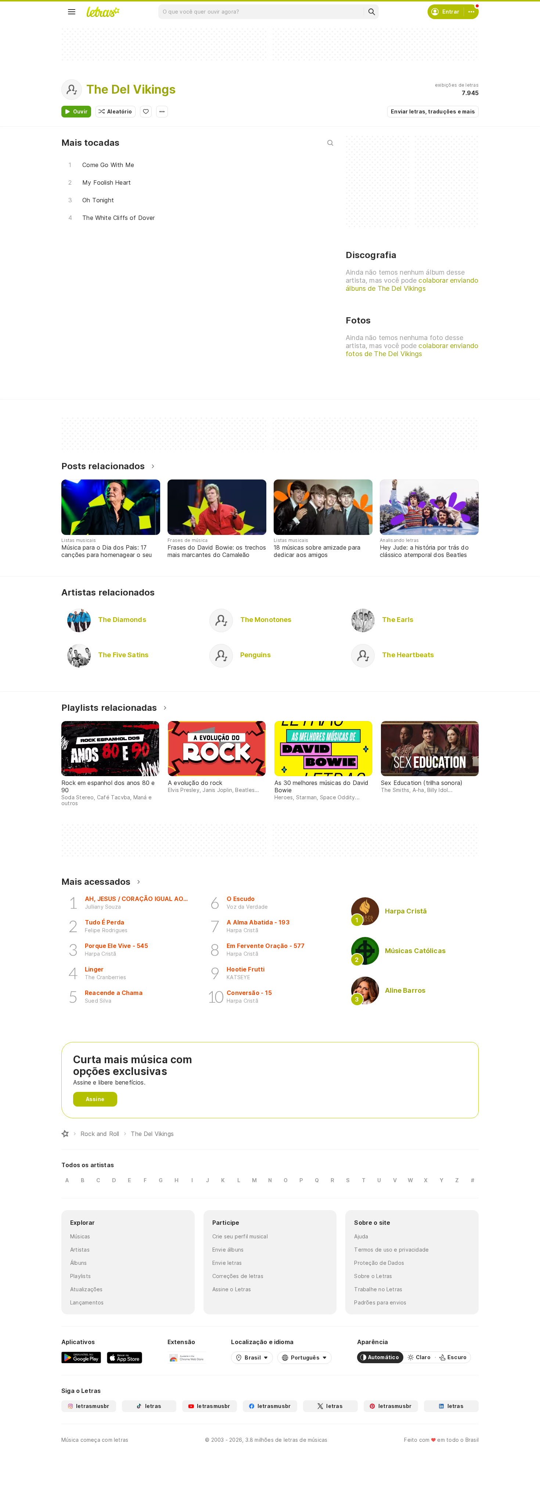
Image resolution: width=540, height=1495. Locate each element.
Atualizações (86, 1289)
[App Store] (124, 1357)
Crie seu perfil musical (240, 1236)
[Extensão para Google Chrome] (187, 1357)
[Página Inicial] (65, 1133)
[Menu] (71, 11)
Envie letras (227, 1263)
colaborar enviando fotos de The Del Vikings (412, 350)
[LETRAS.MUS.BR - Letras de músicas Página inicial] (103, 11)
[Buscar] (371, 11)
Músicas (80, 1236)
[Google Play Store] (81, 1357)
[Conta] (471, 11)
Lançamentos (87, 1302)
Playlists (80, 1276)
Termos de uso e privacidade (391, 1249)
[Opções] (162, 111)
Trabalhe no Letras (378, 1289)
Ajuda (361, 1236)
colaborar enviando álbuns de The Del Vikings (412, 284)
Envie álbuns (228, 1249)
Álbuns (78, 1263)
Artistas (80, 1249)
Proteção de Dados (379, 1263)
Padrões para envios (380, 1302)
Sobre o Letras (373, 1276)
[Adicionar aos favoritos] (146, 111)
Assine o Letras (231, 1289)
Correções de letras (237, 1276)
